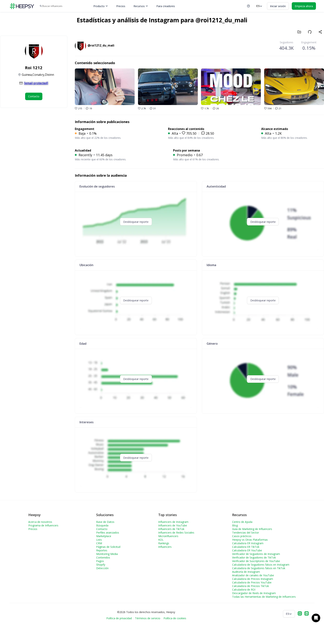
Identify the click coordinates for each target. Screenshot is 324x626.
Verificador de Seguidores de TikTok (254, 557)
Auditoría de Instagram (246, 571)
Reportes (101, 550)
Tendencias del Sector (245, 532)
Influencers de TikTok (171, 529)
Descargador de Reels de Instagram (254, 593)
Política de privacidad (119, 618)
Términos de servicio (147, 618)
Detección (102, 568)
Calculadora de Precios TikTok (250, 586)
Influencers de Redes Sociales (176, 532)
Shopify (100, 564)
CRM (99, 543)
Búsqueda (102, 525)
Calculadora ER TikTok (245, 547)
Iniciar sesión (278, 6)
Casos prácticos (241, 536)
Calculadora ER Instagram (247, 543)
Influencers (165, 547)
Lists (99, 539)
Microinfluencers (168, 536)
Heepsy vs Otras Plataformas (250, 539)
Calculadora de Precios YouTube (252, 582)
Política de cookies (175, 618)
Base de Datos (105, 522)
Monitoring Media (107, 554)
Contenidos (103, 557)
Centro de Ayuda (242, 522)
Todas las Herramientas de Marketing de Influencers (264, 596)
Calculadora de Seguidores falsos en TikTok (258, 568)
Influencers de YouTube (172, 525)
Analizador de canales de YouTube (253, 575)
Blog (235, 525)
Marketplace (103, 536)
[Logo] (22, 6)
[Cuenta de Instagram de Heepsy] (299, 614)
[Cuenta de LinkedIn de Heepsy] (306, 614)
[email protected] (36, 83)
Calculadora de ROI (243, 589)
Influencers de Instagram (173, 522)
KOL (161, 539)
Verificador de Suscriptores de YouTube (256, 561)
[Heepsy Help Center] (248, 6)
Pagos (100, 561)
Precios (120, 6)
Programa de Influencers (43, 525)
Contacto (101, 529)
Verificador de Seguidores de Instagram (256, 554)
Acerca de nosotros (40, 522)
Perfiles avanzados (107, 532)
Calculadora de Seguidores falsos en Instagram (260, 564)
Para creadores (165, 6)
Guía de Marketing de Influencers (252, 529)
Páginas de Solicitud (108, 547)
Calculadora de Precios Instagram (252, 579)
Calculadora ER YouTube (247, 550)
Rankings (163, 543)
